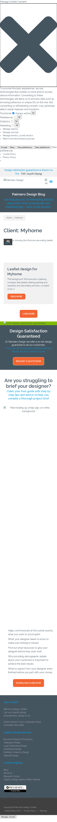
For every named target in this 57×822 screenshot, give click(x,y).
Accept (4, 147)
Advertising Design (12, 749)
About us (8, 773)
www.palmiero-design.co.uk (17, 715)
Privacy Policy (9, 157)
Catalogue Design (12, 742)
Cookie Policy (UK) (12, 811)
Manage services (11, 132)
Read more (16, 296)
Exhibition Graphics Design (16, 752)
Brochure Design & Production (18, 739)
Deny (12, 147)
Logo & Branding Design (15, 746)
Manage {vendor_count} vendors (18, 135)
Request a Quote (11, 776)
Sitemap (43, 811)
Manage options (10, 129)
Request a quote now (28, 361)
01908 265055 (34, 173)
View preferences (24, 147)
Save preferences (42, 147)
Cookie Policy (9, 154)
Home (9, 218)
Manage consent (8, 817)
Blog (6, 770)
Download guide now (28, 683)
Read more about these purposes (19, 139)
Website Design (11, 755)
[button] (28, 45)
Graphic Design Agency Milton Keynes (22, 779)
